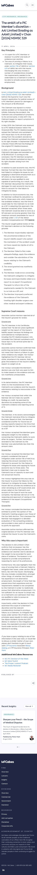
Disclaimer (5, 822)
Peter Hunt (16, 737)
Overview (5, 772)
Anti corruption (7, 818)
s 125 (16, 218)
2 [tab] (18, 746)
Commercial (6, 797)
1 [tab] (17, 746)
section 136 (14, 66)
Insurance (5, 805)
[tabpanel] (18, 728)
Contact (5, 784)
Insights (4, 780)
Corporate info (7, 826)
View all (28, 706)
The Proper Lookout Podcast (16, 663)
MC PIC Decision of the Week (16, 659)
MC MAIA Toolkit (11, 661)
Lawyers (5, 776)
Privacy (4, 814)
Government (6, 801)
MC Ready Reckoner (13, 666)
